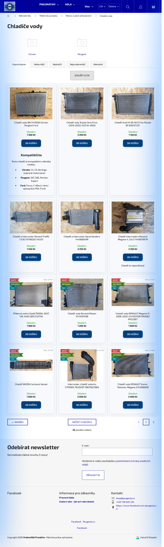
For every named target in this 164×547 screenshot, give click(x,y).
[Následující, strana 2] (146, 422)
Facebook (76, 521)
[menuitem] (49, 4)
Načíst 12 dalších (82, 422)
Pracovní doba (66, 497)
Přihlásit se (93, 475)
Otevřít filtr (82, 75)
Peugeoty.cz (89, 521)
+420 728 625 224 (125, 501)
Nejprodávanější (77, 64)
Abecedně (98, 64)
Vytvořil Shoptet (148, 537)
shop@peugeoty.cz (125, 498)
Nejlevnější (39, 64)
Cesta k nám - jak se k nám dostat (76, 501)
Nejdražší (57, 64)
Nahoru (19, 422)
